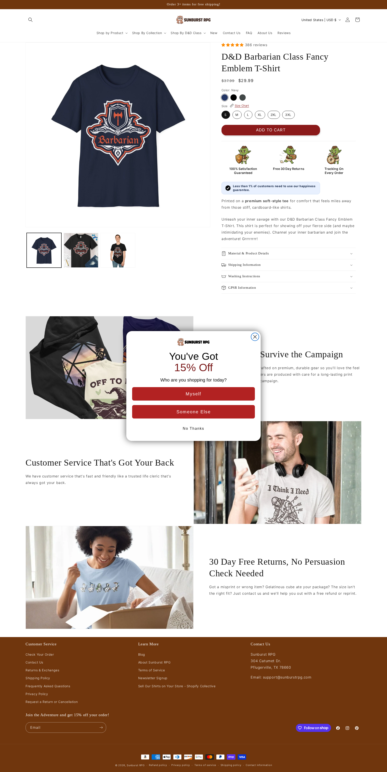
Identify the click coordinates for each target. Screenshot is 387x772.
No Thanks (193, 428)
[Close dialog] (255, 337)
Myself (193, 393)
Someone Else (193, 411)
